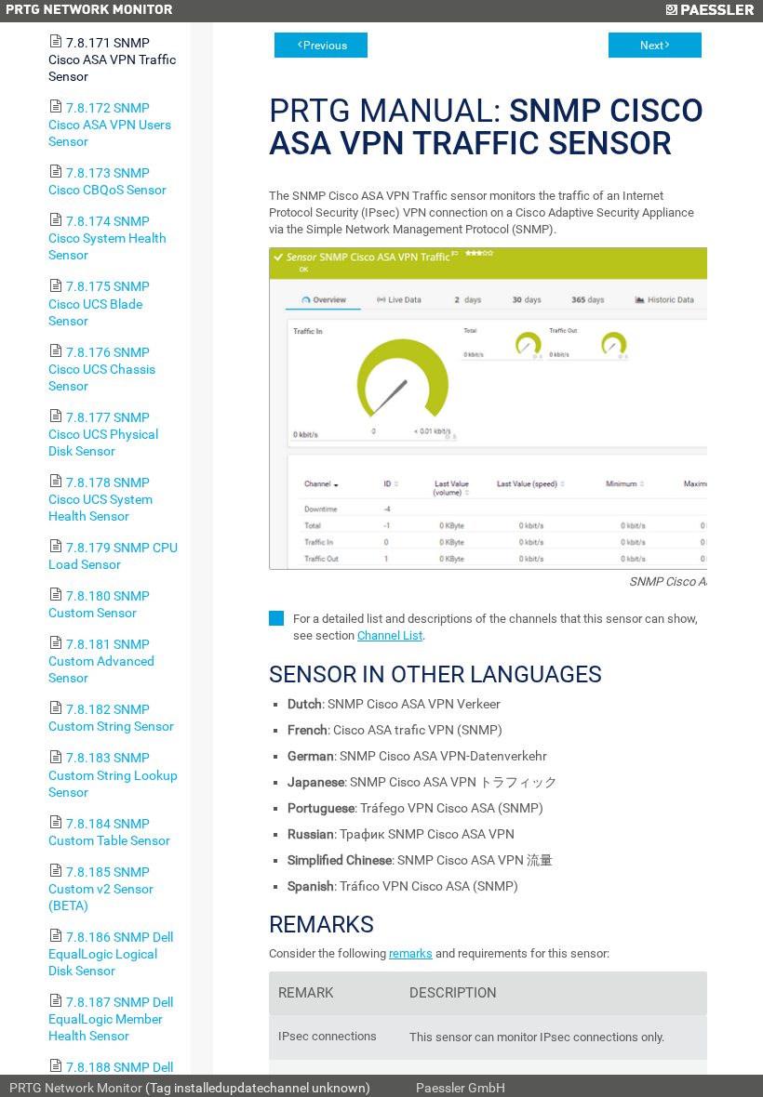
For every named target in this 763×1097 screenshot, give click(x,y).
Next (651, 45)
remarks (411, 953)
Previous (325, 45)
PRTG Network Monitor (75, 1087)
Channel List (389, 635)
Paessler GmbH (460, 1087)
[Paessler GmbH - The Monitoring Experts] (709, 11)
